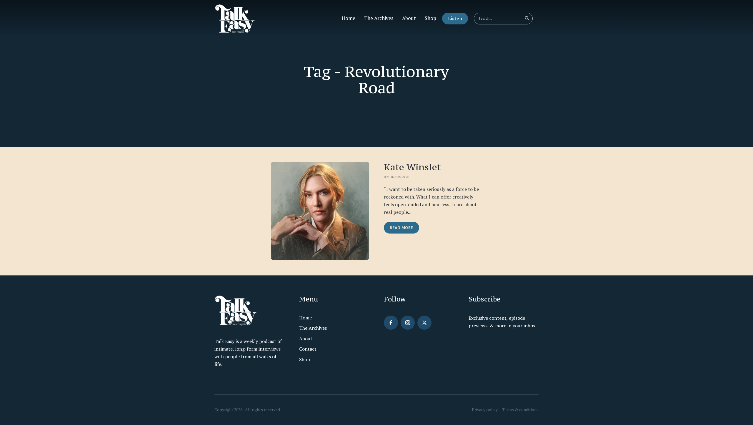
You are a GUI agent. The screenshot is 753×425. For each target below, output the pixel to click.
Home (348, 18)
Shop (430, 18)
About (409, 18)
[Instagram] (408, 323)
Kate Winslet (412, 167)
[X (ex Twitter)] (424, 323)
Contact (307, 349)
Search (527, 18)
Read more (401, 227)
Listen (455, 18)
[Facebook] (391, 323)
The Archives (378, 18)
